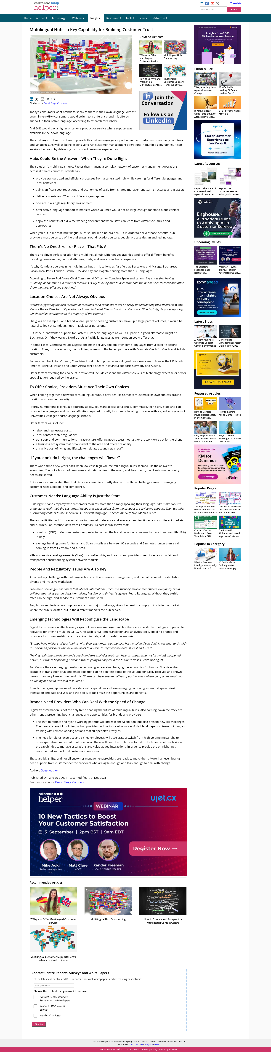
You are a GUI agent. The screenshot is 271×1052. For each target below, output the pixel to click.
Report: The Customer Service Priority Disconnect (229, 191)
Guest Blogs (50, 103)
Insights (95, 18)
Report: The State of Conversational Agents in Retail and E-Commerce (205, 193)
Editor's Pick (203, 69)
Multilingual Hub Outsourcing (173, 57)
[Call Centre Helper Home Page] (46, 11)
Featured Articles (207, 393)
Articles (40, 18)
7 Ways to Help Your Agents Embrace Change (205, 90)
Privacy (153, 1049)
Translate (235, 3)
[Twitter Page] (218, 4)
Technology (59, 18)
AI (142, 1044)
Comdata (62, 103)
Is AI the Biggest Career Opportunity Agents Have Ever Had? (204, 115)
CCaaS (136, 1044)
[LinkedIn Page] (201, 4)
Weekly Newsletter (50, 1015)
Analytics (148, 1044)
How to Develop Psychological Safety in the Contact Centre (205, 416)
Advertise (159, 18)
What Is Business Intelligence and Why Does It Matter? (205, 565)
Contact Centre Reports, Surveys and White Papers (70, 973)
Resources (112, 18)
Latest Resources (207, 163)
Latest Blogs (203, 321)
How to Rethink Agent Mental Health (230, 413)
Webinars (78, 18)
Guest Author (49, 770)
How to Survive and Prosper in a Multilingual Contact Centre (150, 83)
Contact (163, 1049)
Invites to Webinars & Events (52, 1007)
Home (28, 18)
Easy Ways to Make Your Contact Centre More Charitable (205, 438)
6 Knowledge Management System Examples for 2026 (230, 342)
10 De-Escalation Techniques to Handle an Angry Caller (227, 567)
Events (143, 18)
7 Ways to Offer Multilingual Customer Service (148, 58)
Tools (129, 18)
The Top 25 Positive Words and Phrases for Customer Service (205, 509)
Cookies (144, 1049)
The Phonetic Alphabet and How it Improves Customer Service (230, 535)
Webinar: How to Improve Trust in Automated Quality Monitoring (229, 271)
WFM (156, 1044)
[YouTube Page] (212, 4)
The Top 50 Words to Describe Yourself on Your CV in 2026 (230, 509)
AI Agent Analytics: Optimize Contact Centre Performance (205, 342)
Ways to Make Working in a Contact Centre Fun (230, 438)
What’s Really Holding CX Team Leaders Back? (228, 90)
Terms (136, 1049)
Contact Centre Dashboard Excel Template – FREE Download (203, 535)
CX (131, 1044)
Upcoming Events (207, 242)
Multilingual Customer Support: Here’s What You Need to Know (174, 83)
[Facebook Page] (207, 4)
